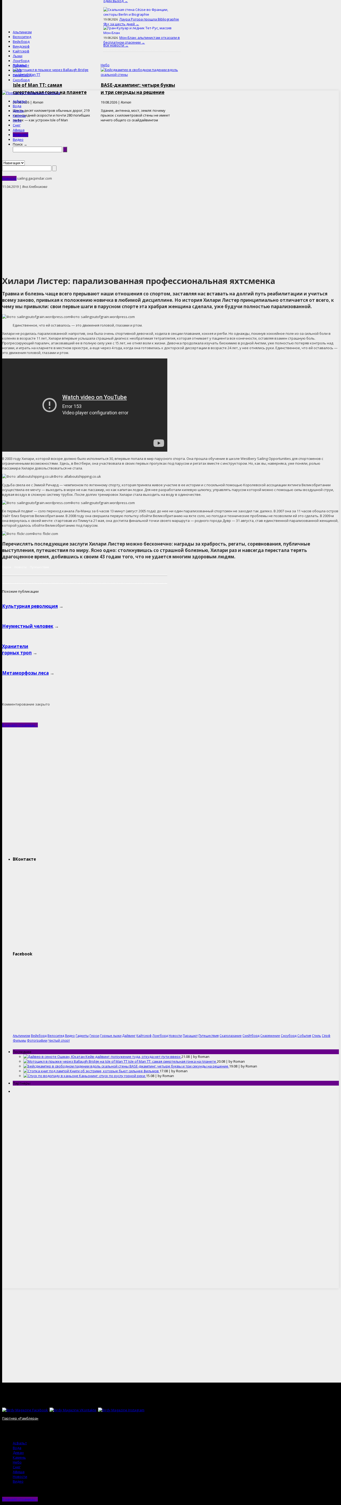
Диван (18, 110)
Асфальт (20, 101)
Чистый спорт (59, 1040)
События (304, 1035)
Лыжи (17, 55)
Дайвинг (129, 1035)
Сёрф (17, 70)
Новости (20, 134)
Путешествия (39, 567)
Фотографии (37, 1040)
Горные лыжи (110, 1035)
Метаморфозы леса (25, 673)
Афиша (19, 129)
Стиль (316, 1035)
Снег (17, 125)
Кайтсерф (21, 51)
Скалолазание (231, 1035)
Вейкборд (21, 41)
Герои (6, 567)
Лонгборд (21, 60)
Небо (17, 120)
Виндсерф (21, 46)
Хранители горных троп (17, 649)
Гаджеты (82, 1035)
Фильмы (19, 1040)
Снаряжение (270, 1035)
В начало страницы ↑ (20, 725)
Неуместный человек (27, 626)
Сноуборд (21, 79)
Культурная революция (30, 606)
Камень (19, 115)
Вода (17, 106)
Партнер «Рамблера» (20, 1418)
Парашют (21, 65)
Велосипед (22, 36)
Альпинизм (22, 32)
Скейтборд (22, 75)
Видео (18, 139)
